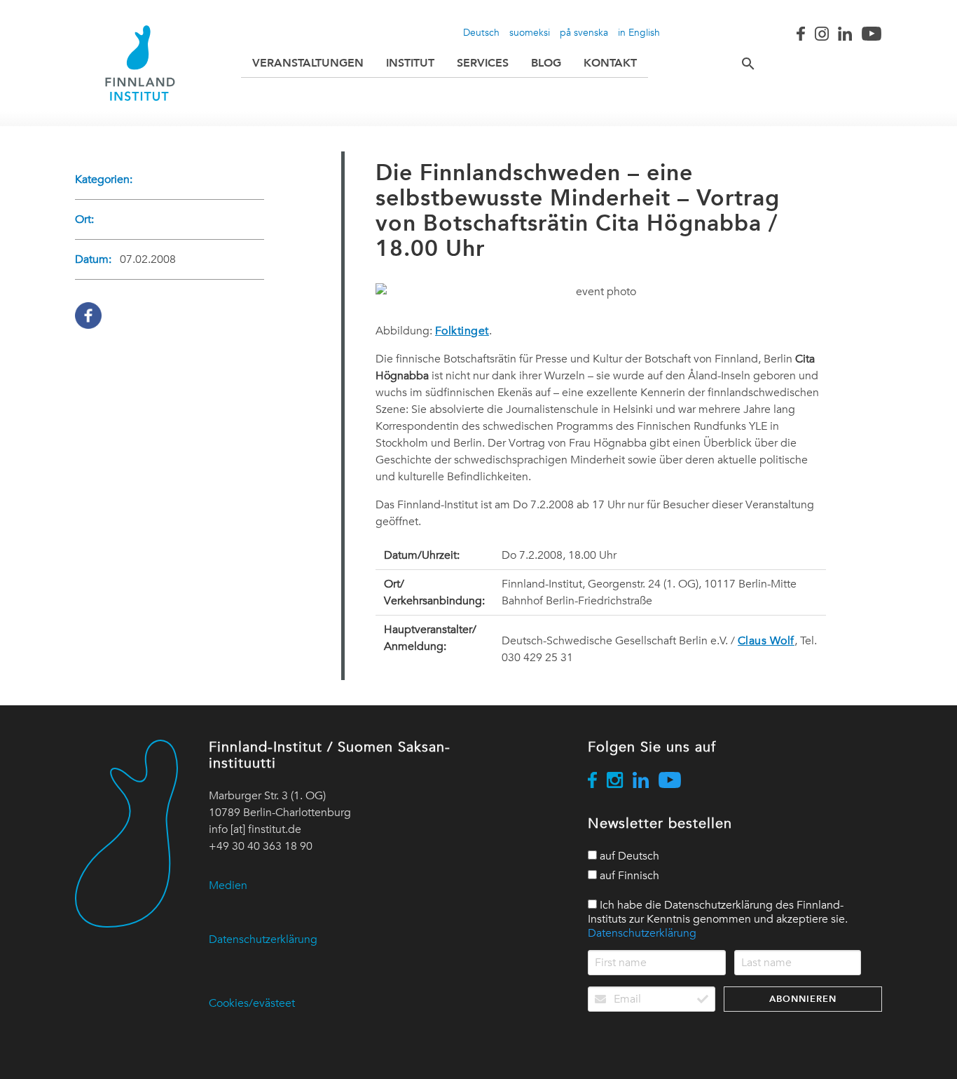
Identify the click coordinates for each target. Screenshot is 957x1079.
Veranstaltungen (308, 62)
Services (483, 62)
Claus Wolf (766, 641)
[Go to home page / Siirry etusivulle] (140, 63)
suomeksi (529, 32)
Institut (410, 62)
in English (639, 32)
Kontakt (610, 62)
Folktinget (462, 331)
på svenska (584, 32)
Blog (546, 62)
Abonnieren (802, 998)
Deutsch (481, 32)
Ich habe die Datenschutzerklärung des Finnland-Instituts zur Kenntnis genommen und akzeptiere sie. (718, 919)
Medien (228, 885)
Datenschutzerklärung (263, 939)
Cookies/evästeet (252, 1003)
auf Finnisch (628, 876)
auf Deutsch (628, 856)
